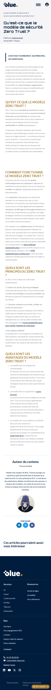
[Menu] (38, 5)
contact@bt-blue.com (16, 660)
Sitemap (26, 685)
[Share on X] (25, 525)
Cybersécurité (22, 13)
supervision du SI (17, 435)
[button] (4, 670)
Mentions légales (12, 682)
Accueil (6, 13)
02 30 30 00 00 (12, 657)
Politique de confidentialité (32, 682)
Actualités (13, 13)
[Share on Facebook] (32, 525)
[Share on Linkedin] (19, 525)
